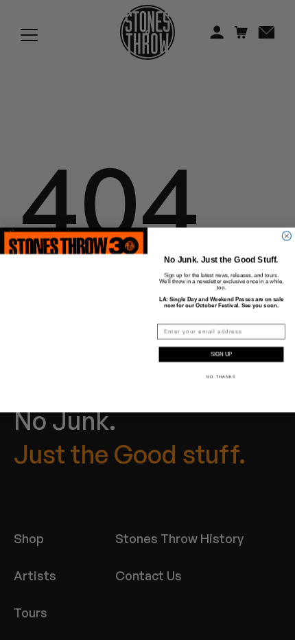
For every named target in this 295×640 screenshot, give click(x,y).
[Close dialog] (286, 235)
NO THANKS (220, 377)
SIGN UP (221, 355)
